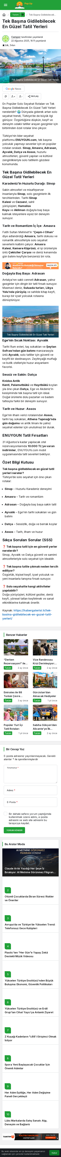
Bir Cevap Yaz (15, 749)
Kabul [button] (54, 1153)
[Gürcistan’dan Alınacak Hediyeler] (45, 687)
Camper (16, 36)
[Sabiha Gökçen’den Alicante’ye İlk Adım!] (45, 720)
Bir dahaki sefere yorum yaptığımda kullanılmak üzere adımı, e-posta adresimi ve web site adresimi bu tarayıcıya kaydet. (30, 818)
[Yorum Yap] (6, 96)
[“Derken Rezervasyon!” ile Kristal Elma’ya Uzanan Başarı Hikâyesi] (16, 654)
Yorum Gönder (14, 830)
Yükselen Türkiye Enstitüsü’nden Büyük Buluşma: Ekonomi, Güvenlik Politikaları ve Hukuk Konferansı (30, 984)
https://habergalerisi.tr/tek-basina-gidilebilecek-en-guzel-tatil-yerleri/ (27, 614)
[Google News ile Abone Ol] (13, 89)
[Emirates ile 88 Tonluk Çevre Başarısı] (16, 687)
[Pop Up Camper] (24, 4)
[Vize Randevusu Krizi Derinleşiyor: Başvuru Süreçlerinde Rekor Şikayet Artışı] (45, 654)
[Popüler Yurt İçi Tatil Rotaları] (16, 720)
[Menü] (5, 5)
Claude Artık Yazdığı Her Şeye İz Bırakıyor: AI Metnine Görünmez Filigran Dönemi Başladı (29, 872)
